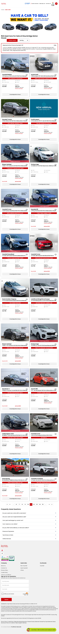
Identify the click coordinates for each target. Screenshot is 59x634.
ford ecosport (35, 119)
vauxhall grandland (8, 254)
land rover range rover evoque (40, 299)
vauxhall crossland (37, 478)
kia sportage (35, 164)
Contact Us (48, 3)
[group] (15, 63)
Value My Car (42, 3)
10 (28, 504)
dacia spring (6, 478)
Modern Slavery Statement (34, 621)
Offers (22, 570)
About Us (3, 565)
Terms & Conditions (6, 574)
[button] (27, 64)
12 (33, 504)
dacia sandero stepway (9, 299)
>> (51, 504)
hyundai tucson (7, 119)
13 (36, 504)
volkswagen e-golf (8, 434)
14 (39, 504)
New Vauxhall (24, 565)
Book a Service (35, 3)
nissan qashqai (6, 164)
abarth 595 (34, 389)
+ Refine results (12, 40)
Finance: (17, 85)
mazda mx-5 (5, 389)
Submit (6, 599)
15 (42, 504)
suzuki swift (34, 74)
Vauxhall (42, 565)
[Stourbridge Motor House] (3, 3)
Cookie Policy (4, 572)
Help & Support (19, 622)
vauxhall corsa (6, 209)
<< (7, 504)
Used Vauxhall (24, 568)
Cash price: (4, 85)
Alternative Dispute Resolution (20, 621)
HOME (2, 9)
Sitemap (24, 622)
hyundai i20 (34, 209)
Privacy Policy (4, 570)
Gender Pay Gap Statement (46, 621)
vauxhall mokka (7, 74)
